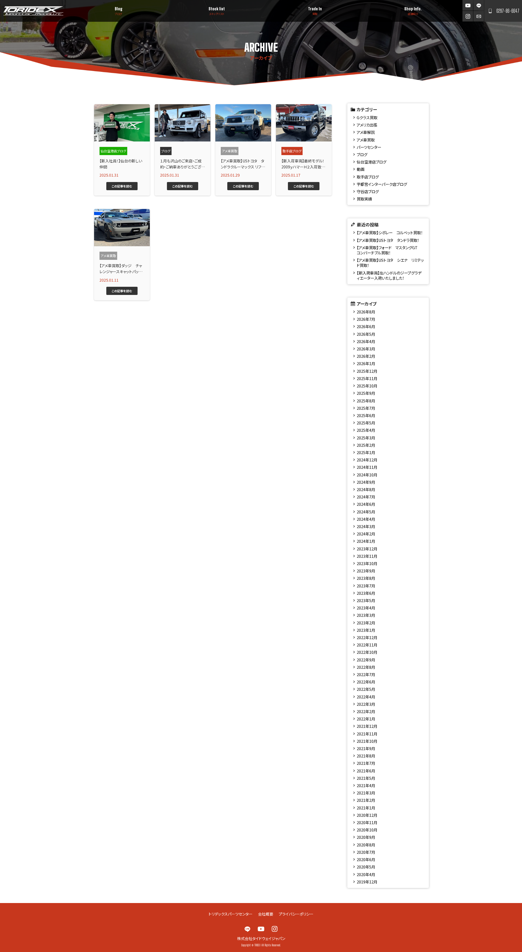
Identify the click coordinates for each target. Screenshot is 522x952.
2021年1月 (366, 807)
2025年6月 (366, 415)
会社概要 (265, 914)
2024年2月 (366, 533)
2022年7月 (366, 674)
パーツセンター (369, 147)
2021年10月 (367, 741)
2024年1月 (366, 541)
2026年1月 (366, 363)
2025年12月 (367, 371)
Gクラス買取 (367, 117)
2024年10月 (367, 474)
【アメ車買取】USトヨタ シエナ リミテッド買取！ (390, 262)
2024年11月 (367, 467)
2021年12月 (367, 726)
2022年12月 (367, 637)
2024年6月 (366, 504)
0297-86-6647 (507, 11)
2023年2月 (366, 622)
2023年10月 (367, 563)
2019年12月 (367, 881)
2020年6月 (366, 859)
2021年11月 (367, 733)
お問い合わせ (478, 16)
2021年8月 (366, 755)
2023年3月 (366, 615)
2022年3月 (366, 704)
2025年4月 (366, 430)
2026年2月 (366, 356)
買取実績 (364, 198)
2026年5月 (366, 334)
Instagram (467, 16)
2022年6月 (366, 681)
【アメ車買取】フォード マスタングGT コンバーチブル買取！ (389, 250)
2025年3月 (366, 437)
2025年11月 (367, 378)
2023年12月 (367, 548)
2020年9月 (366, 837)
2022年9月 (366, 659)
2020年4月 (366, 874)
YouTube (467, 5)
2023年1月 (366, 630)
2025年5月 (366, 422)
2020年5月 (366, 866)
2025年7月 (366, 408)
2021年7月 (366, 763)
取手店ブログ (368, 176)
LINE (478, 5)
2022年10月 (367, 652)
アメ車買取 (366, 139)
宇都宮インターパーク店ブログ (382, 184)
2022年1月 (366, 718)
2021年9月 (366, 748)
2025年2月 (366, 445)
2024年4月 (366, 519)
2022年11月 (367, 644)
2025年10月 (367, 385)
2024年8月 (366, 489)
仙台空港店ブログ (371, 161)
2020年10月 (367, 829)
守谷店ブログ (368, 191)
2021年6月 (366, 770)
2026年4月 (366, 341)
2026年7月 (366, 319)
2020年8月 (366, 844)
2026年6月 (366, 326)
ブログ (362, 154)
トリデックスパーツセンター (231, 914)
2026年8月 (366, 311)
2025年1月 (366, 452)
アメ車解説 (366, 132)
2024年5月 (366, 511)
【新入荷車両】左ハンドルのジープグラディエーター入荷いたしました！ (389, 275)
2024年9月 (366, 482)
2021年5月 (366, 778)
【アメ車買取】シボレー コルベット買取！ (390, 232)
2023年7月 (366, 585)
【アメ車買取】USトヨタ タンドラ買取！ (388, 240)
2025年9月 (366, 393)
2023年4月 (366, 607)
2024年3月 (366, 526)
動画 (360, 169)
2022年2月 (366, 711)
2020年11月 (367, 822)
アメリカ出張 (367, 124)
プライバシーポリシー (296, 914)
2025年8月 (366, 400)
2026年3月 (366, 348)
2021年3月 (366, 792)
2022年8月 (366, 667)
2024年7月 (366, 496)
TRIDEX (33, 11)
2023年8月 (366, 578)
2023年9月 (366, 570)
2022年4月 (366, 696)
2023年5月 (366, 600)
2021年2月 (366, 800)
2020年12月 (367, 815)
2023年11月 (367, 556)
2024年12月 (367, 459)
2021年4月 (366, 785)
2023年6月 (366, 593)
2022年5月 (366, 689)
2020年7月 (366, 852)
